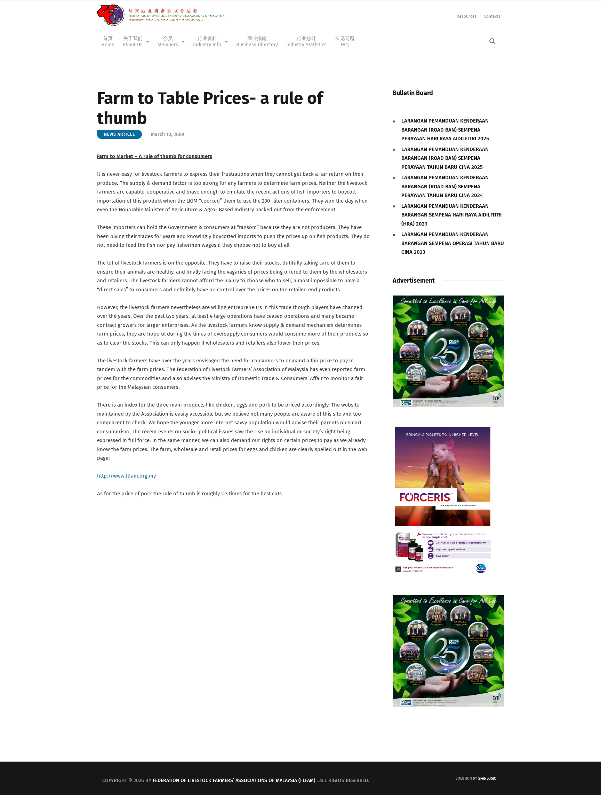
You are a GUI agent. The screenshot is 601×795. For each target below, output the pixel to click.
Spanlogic (487, 779)
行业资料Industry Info (207, 42)
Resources (467, 16)
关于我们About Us (133, 42)
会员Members (168, 42)
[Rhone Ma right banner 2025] (448, 300)
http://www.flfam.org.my (126, 476)
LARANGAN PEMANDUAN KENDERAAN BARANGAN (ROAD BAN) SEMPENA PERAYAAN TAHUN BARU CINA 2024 (445, 186)
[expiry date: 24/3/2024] (442, 430)
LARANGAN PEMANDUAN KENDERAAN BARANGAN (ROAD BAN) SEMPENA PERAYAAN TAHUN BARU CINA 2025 (445, 158)
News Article (119, 134)
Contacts (492, 16)
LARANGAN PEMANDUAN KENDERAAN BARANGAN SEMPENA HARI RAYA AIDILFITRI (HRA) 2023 (451, 215)
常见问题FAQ (344, 42)
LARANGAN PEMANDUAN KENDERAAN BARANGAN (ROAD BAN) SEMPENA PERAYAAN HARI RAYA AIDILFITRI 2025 (445, 130)
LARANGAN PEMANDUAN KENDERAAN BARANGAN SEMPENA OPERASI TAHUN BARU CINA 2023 (452, 243)
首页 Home (107, 42)
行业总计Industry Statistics (306, 42)
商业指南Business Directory (257, 42)
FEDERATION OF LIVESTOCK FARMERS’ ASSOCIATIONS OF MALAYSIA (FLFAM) (234, 781)
